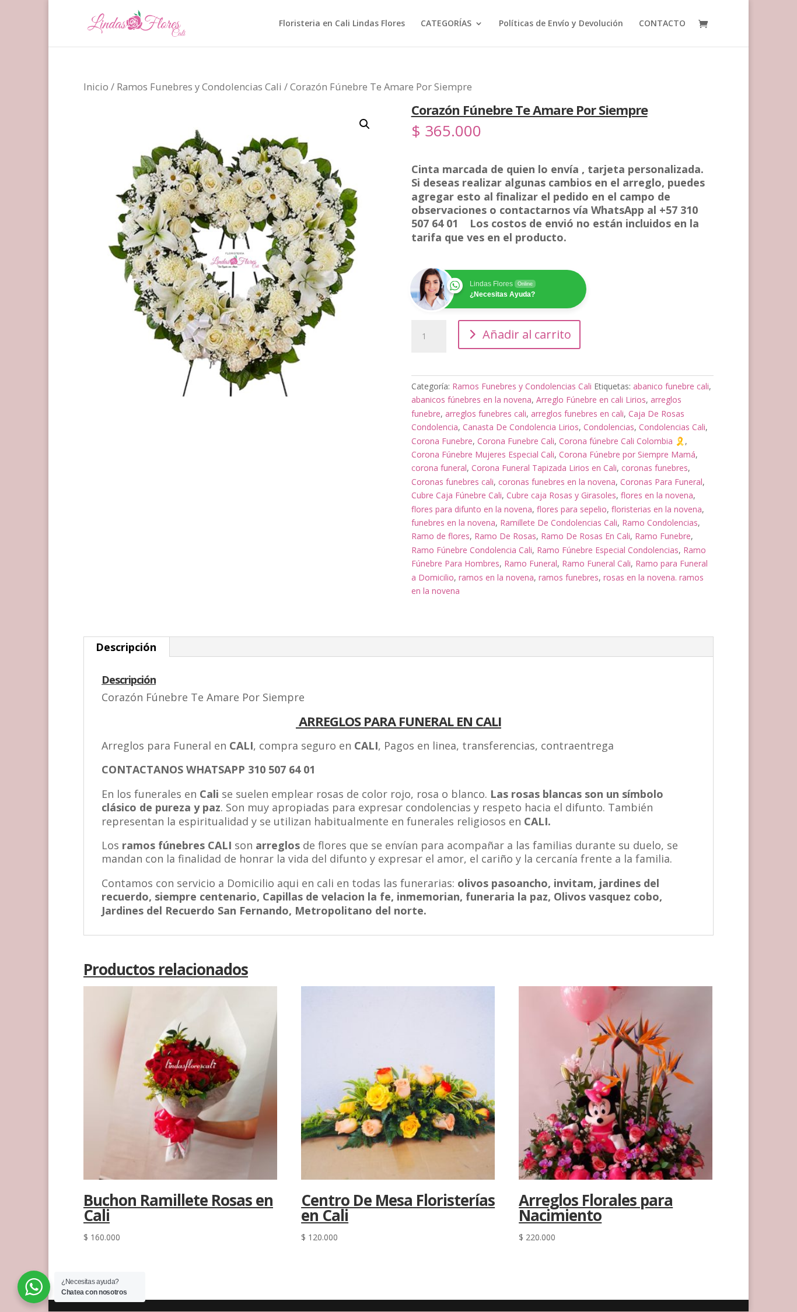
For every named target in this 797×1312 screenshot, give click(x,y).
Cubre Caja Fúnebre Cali (456, 495)
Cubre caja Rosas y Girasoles (561, 495)
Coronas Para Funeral (661, 481)
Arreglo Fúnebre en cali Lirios (591, 399)
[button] (364, 124)
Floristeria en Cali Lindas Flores (342, 24)
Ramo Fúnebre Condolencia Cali (471, 549)
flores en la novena (657, 495)
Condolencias (608, 426)
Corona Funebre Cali (515, 440)
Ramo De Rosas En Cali (585, 535)
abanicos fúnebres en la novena (471, 399)
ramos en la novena (496, 577)
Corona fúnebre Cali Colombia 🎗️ (622, 440)
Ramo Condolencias (660, 522)
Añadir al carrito (527, 334)
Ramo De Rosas (505, 535)
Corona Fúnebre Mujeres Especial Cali (482, 454)
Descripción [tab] (126, 647)
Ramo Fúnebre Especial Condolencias (608, 549)
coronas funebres (654, 467)
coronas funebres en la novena (557, 481)
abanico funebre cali (671, 386)
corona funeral (439, 467)
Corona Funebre (442, 440)
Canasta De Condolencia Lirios (521, 426)
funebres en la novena (453, 522)
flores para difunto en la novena (471, 509)
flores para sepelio (572, 509)
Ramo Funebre (663, 535)
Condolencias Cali (672, 426)
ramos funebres (569, 577)
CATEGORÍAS (446, 24)
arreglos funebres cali (485, 413)
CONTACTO (662, 24)
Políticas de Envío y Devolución (561, 24)
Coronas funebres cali (452, 481)
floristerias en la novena (656, 509)
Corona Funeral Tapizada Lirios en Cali (544, 467)
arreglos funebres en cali (577, 413)
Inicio (96, 86)
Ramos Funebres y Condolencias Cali (199, 86)
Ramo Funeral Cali (596, 563)
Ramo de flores (440, 535)
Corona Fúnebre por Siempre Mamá (627, 454)
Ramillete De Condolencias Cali (558, 522)
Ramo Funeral (530, 563)
